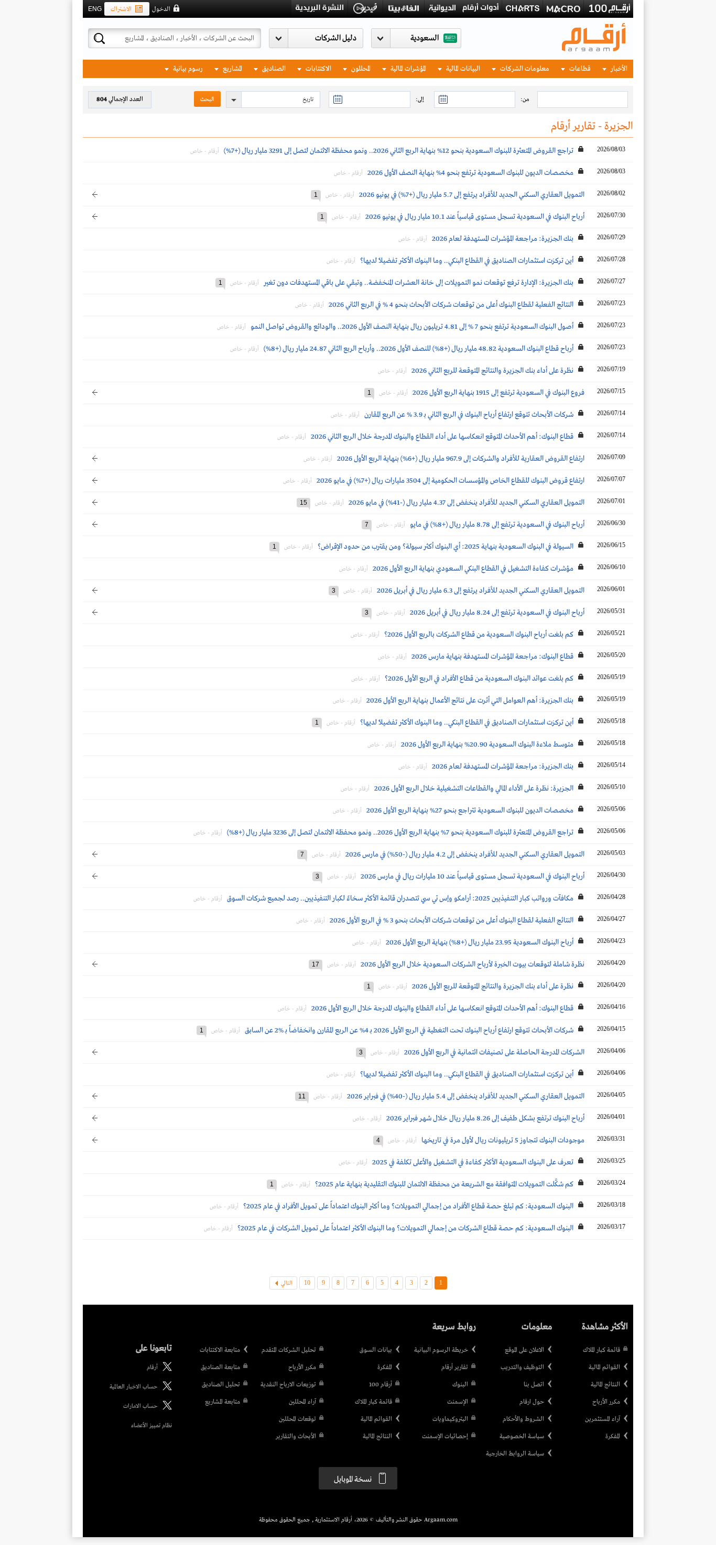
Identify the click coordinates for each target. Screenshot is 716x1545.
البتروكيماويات (450, 1419)
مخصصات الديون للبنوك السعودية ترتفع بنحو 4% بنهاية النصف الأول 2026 (470, 172)
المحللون (360, 68)
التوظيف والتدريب (522, 1367)
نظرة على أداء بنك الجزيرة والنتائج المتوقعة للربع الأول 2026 (492, 986)
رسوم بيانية (187, 68)
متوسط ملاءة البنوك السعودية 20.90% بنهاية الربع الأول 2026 (487, 744)
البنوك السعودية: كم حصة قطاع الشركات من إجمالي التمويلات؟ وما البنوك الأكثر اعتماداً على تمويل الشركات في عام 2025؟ (405, 1228)
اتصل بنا (534, 1385)
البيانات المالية (462, 68)
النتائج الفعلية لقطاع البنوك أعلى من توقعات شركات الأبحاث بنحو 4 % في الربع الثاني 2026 (451, 304)
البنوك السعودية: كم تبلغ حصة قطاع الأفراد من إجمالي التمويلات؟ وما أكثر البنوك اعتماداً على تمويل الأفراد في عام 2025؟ (408, 1206)
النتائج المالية (605, 1385)
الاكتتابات (317, 68)
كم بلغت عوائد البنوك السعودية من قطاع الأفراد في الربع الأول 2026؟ (479, 678)
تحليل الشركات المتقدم (289, 1350)
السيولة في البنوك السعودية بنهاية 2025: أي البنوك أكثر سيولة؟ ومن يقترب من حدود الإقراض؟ (445, 546)
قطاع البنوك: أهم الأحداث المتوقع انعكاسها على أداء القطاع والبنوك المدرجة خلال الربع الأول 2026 (442, 1008)
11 (302, 1096)
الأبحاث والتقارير (296, 1436)
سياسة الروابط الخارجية (515, 1454)
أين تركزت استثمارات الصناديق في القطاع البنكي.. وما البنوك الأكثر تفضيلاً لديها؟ (466, 260)
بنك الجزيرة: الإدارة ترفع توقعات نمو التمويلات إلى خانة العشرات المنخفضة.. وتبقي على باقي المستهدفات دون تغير (418, 282)
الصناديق (273, 68)
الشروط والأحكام (523, 1419)
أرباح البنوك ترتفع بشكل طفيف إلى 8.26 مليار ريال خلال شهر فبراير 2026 (485, 1118)
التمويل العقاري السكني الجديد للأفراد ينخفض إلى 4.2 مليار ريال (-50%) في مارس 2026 (464, 854)
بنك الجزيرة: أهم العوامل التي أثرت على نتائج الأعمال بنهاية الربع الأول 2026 (469, 700)
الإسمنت (457, 1402)
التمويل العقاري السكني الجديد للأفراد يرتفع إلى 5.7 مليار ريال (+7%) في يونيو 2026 (471, 194)
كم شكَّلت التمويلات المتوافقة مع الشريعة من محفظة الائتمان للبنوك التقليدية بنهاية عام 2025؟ (444, 1184)
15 (303, 502)
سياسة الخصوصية (522, 1436)
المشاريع (231, 68)
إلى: (420, 99)
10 (307, 1282)
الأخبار (618, 68)
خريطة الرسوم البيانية (441, 1350)
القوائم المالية (604, 1367)
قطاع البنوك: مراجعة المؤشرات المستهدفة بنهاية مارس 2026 (492, 656)
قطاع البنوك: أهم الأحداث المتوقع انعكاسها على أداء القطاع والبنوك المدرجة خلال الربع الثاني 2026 (442, 436)
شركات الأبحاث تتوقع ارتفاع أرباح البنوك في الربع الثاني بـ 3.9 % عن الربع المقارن (468, 414)
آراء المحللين (302, 1402)
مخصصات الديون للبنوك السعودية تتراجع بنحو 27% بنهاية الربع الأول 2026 (469, 810)
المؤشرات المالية (407, 68)
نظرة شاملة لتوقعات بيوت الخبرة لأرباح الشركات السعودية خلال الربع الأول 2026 (472, 964)
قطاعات (579, 68)
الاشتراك (121, 9)
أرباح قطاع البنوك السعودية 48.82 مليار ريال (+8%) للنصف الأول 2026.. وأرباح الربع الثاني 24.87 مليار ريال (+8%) (418, 348)
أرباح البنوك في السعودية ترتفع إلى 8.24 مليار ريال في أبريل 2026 (497, 612)
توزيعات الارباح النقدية (288, 1385)
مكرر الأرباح (606, 1402)
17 (315, 964)
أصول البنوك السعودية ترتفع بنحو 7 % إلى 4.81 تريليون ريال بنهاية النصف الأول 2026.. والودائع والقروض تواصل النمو (412, 326)
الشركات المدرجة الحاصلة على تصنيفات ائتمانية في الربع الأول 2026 (494, 1052)
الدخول (161, 9)
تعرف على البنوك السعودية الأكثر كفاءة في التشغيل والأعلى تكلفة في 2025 (472, 1162)
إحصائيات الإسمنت (445, 1436)
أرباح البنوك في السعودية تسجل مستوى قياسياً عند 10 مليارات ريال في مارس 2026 (472, 876)
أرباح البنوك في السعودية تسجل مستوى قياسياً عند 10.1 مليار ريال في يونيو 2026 (474, 216)
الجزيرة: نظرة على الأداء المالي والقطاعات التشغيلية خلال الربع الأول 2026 (473, 788)
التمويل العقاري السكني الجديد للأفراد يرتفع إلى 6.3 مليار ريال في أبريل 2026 (480, 590)
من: (524, 99)
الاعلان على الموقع (524, 1350)
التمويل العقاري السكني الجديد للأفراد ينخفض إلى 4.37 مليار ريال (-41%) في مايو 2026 (466, 502)
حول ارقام (531, 1402)
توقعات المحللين (297, 1419)
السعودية (424, 38)
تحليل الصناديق (221, 1385)
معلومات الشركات (523, 68)
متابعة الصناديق (220, 1367)
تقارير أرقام (454, 1367)
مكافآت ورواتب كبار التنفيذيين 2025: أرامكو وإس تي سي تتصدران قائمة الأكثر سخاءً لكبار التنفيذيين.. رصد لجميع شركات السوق (400, 898)
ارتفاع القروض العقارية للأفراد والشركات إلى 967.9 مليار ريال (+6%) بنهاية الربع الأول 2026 (460, 458)
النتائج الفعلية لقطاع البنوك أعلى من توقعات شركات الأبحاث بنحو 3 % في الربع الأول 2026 (451, 920)
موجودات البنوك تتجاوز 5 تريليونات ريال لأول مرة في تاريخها (502, 1140)
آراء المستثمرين (602, 1419)
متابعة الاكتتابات (220, 1350)
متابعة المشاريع (222, 1402)
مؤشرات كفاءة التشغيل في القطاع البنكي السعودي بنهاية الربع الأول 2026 (473, 568)
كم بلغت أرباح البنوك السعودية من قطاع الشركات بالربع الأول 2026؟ (478, 634)
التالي (286, 1283)
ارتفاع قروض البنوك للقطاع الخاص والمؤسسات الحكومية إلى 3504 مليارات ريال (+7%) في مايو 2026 (450, 480)
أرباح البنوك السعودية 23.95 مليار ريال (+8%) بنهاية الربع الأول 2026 (479, 942)
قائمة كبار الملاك (601, 1350)
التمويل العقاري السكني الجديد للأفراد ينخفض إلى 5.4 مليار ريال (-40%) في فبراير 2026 (465, 1096)
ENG (95, 9)
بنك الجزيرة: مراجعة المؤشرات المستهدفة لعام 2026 (502, 238)
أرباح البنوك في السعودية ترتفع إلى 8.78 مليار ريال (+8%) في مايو (497, 524)
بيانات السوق (376, 1350)
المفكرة (612, 1436)
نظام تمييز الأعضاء (151, 1425)
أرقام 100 (380, 1385)
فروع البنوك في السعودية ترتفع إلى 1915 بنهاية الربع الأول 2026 (498, 392)
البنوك (460, 1385)
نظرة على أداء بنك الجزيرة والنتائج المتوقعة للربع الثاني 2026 (492, 370)
